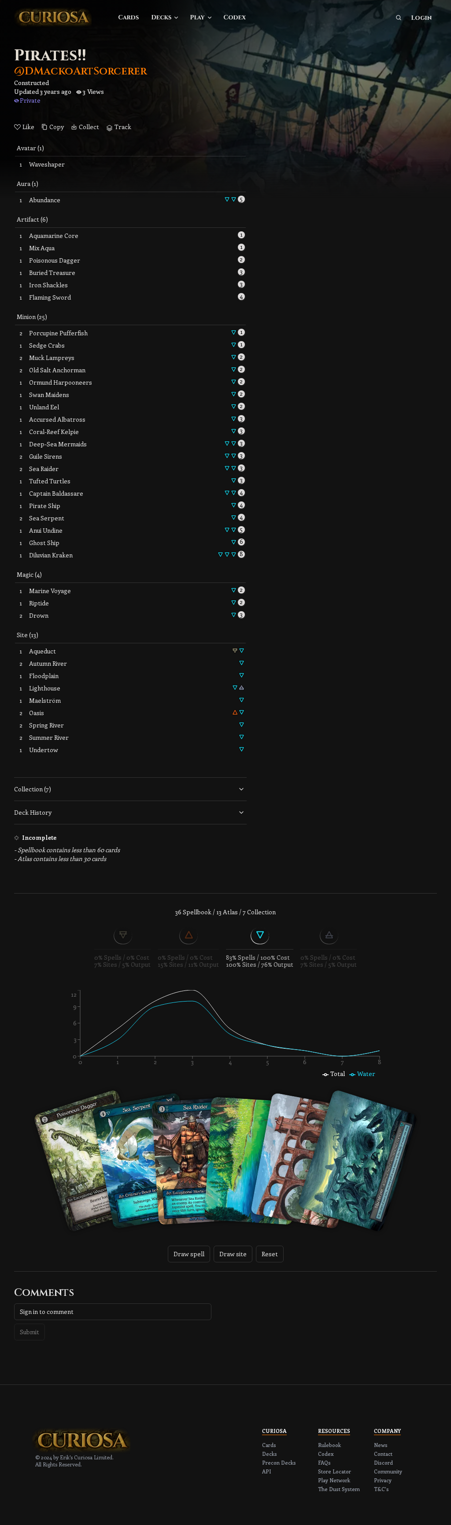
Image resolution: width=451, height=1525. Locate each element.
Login (421, 18)
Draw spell (189, 1254)
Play (197, 17)
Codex (234, 17)
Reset (270, 1254)
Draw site (233, 1254)
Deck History (33, 812)
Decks (161, 17)
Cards (128, 17)
